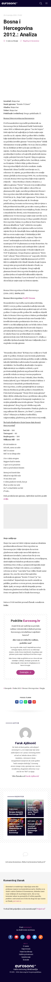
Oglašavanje (26, 957)
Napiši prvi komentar (31, 41)
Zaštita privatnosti (26, 954)
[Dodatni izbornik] (46, 3)
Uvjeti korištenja (26, 952)
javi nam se (17, 901)
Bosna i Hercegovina (30, 688)
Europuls (8, 688)
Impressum (26, 949)
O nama (26, 946)
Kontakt (26, 960)
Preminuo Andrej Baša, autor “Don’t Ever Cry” (33, 811)
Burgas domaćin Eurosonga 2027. (16, 813)
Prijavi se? (41, 909)
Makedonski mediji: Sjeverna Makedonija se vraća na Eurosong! (16, 828)
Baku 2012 (17, 688)
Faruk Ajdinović (32, 776)
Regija (42, 688)
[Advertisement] (25, 71)
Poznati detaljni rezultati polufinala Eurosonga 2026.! (34, 828)
